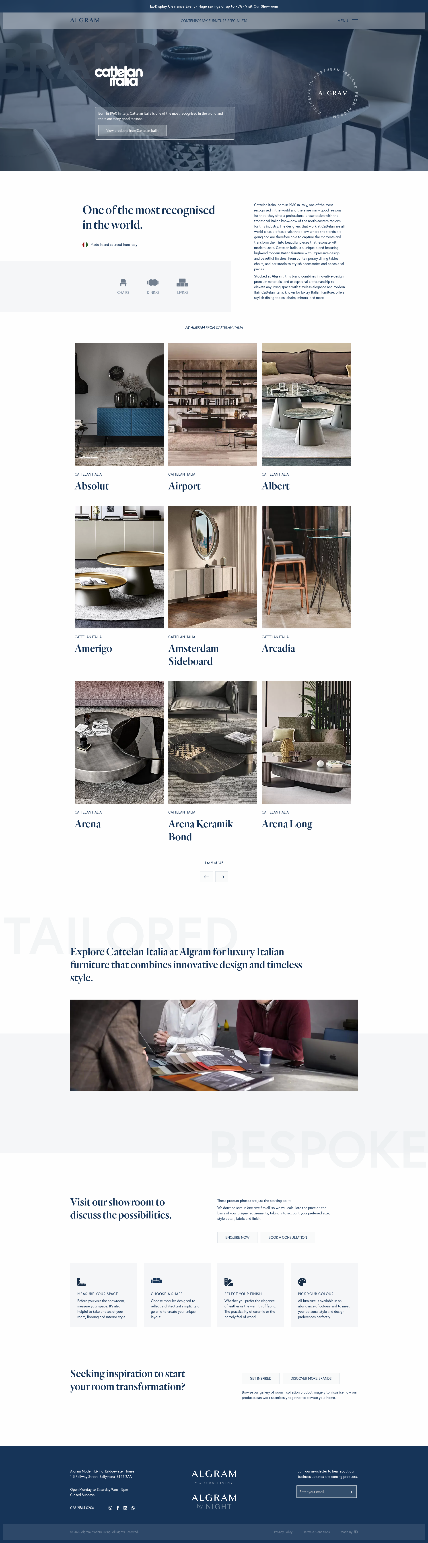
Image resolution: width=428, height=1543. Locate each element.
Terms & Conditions (317, 1532)
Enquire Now (237, 1237)
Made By (347, 1532)
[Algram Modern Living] (84, 20)
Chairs (123, 292)
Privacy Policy (283, 1532)
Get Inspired (261, 1378)
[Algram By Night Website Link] (214, 1501)
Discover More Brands (311, 1378)
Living (182, 292)
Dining (153, 292)
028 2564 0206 (82, 1507)
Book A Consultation (288, 1237)
